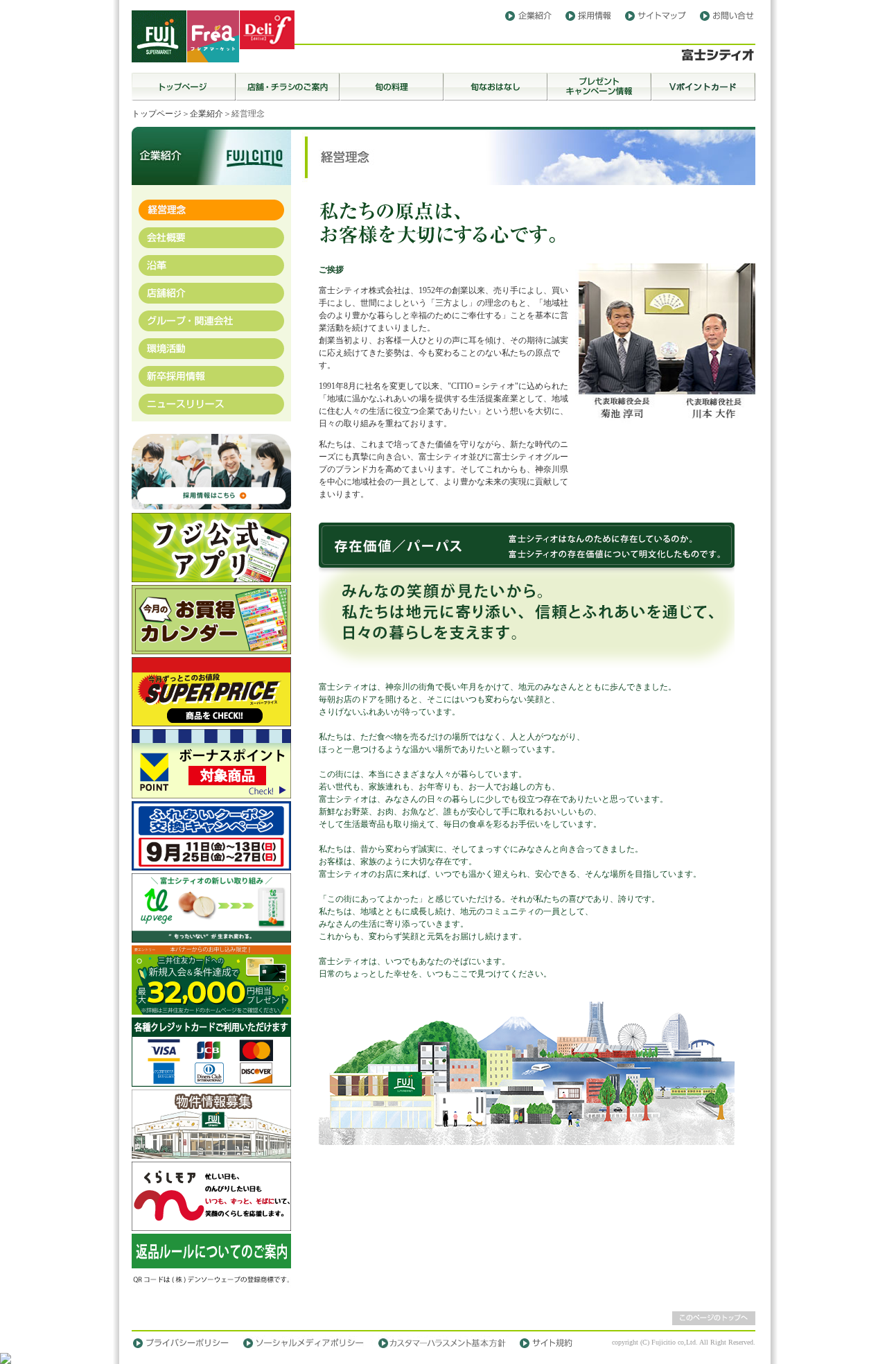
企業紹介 (206, 114)
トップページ (157, 114)
